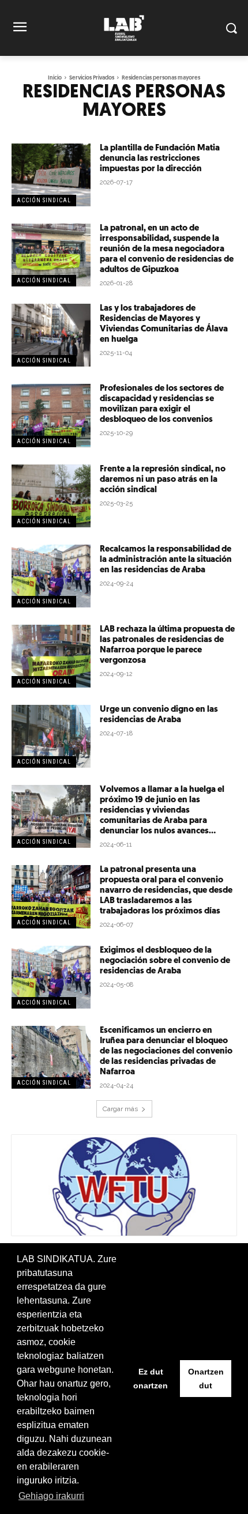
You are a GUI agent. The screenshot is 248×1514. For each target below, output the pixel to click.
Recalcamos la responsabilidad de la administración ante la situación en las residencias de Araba (166, 560)
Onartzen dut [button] (206, 1378)
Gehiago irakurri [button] (51, 1496)
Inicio (55, 78)
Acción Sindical (44, 200)
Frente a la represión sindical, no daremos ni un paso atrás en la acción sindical (163, 479)
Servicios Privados (91, 78)
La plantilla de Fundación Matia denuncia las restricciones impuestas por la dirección (160, 158)
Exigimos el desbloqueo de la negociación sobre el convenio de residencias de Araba (165, 961)
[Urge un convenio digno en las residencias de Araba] (51, 736)
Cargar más (120, 1109)
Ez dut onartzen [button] (150, 1378)
